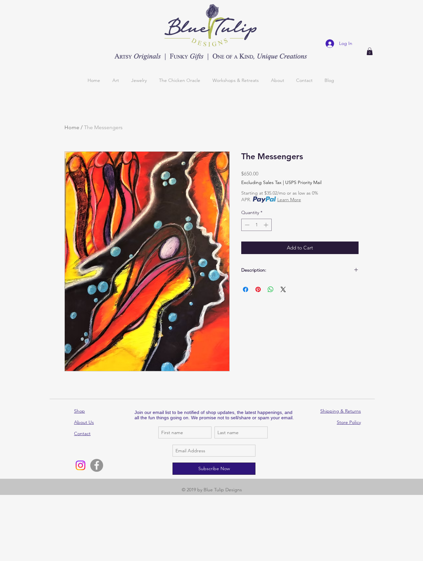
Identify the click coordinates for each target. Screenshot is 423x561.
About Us (84, 422)
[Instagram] (80, 465)
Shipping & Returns (340, 411)
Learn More (289, 200)
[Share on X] (283, 289)
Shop (79, 411)
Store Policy (349, 422)
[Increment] (266, 225)
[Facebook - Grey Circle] (96, 465)
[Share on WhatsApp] (271, 289)
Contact (82, 433)
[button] (369, 51)
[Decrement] (246, 225)
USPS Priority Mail (303, 182)
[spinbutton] (256, 225)
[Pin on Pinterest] (258, 289)
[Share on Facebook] (246, 289)
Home (71, 127)
